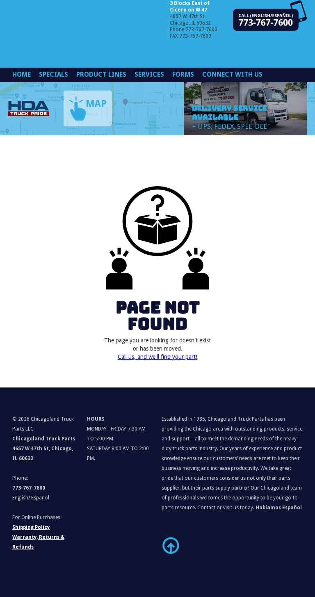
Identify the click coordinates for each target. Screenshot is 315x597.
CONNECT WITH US (232, 74)
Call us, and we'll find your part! (157, 356)
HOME (21, 74)
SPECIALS (53, 74)
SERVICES (149, 74)
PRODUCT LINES (101, 74)
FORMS (183, 74)
